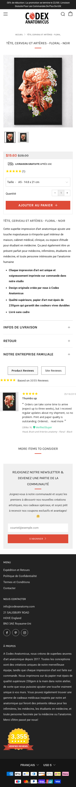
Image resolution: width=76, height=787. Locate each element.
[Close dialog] (71, 378)
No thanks (56, 405)
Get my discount (56, 399)
